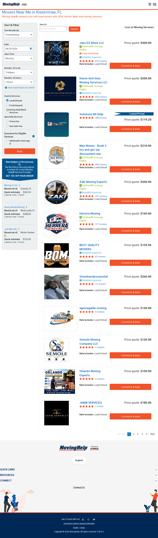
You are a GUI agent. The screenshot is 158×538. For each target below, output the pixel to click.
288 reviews (101, 118)
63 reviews (100, 256)
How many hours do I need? (21, 87)
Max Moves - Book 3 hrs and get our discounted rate (92, 150)
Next (153, 434)
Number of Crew (12, 68)
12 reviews (100, 284)
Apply (20, 151)
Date (6, 44)
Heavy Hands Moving (14, 207)
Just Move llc (10, 229)
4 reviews (99, 312)
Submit (74, 29)
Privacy (75, 527)
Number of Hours (12, 78)
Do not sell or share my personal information (79, 523)
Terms (82, 527)
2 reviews (99, 347)
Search (43, 24)
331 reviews (101, 196)
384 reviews (101, 164)
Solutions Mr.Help (91, 114)
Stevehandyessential (93, 276)
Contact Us (79, 487)
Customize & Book (130, 65)
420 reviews (101, 97)
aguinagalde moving (92, 308)
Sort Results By (11, 30)
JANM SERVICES (90, 402)
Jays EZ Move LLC (91, 43)
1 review (99, 406)
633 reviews (101, 61)
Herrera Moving (89, 213)
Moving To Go (10, 185)
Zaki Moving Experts (93, 182)
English (79, 460)
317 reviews (101, 224)
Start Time (9, 54)
